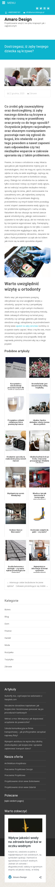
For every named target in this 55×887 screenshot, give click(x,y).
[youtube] (48, 9)
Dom (7, 623)
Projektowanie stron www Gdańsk (20, 787)
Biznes (8, 609)
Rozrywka (9, 652)
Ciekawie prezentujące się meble (32, 586)
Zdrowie (33, 93)
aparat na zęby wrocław (27, 326)
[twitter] (40, 9)
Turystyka (9, 659)
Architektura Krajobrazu (15, 763)
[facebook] (37, 9)
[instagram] (44, 9)
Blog (7, 616)
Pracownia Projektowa (15, 775)
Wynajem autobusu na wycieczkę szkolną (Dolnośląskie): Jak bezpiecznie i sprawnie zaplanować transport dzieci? (23, 745)
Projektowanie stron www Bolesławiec (22, 781)
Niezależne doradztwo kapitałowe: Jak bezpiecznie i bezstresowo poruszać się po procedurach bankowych (24, 709)
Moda (7, 645)
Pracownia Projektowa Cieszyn (19, 769)
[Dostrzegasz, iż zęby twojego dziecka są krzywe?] (27, 77)
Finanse (8, 630)
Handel (8, 638)
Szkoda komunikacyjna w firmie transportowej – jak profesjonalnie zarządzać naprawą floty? (25, 732)
